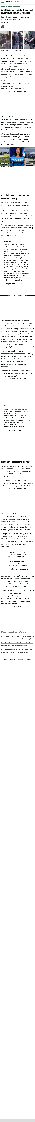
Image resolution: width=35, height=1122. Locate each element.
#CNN (25, 424)
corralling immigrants (23, 74)
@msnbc (7, 241)
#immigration (15, 278)
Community (16, 6)
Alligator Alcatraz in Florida (11, 69)
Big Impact (9, 6)
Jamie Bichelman (12, 26)
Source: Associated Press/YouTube (11, 50)
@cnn (6, 405)
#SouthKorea (19, 427)
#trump (7, 278)
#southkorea (19, 280)
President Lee (6, 576)
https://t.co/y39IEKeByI (19, 565)
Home (3, 6)
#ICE (11, 427)
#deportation (9, 280)
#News (7, 427)
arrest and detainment (10, 216)
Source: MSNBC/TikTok (7, 166)
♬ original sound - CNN (12, 430)
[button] (3, 2)
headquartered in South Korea (13, 354)
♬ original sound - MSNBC (13, 284)
